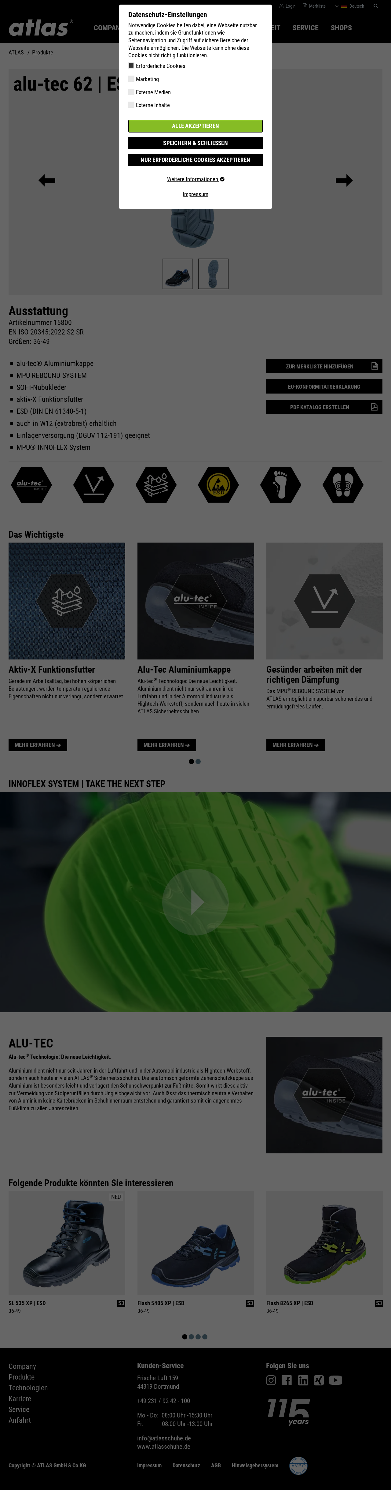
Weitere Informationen (193, 179)
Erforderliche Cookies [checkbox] (160, 65)
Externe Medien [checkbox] (153, 92)
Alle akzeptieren (195, 125)
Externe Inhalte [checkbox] (153, 105)
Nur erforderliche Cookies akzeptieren (195, 159)
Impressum (195, 194)
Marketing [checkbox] (147, 79)
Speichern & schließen (195, 143)
